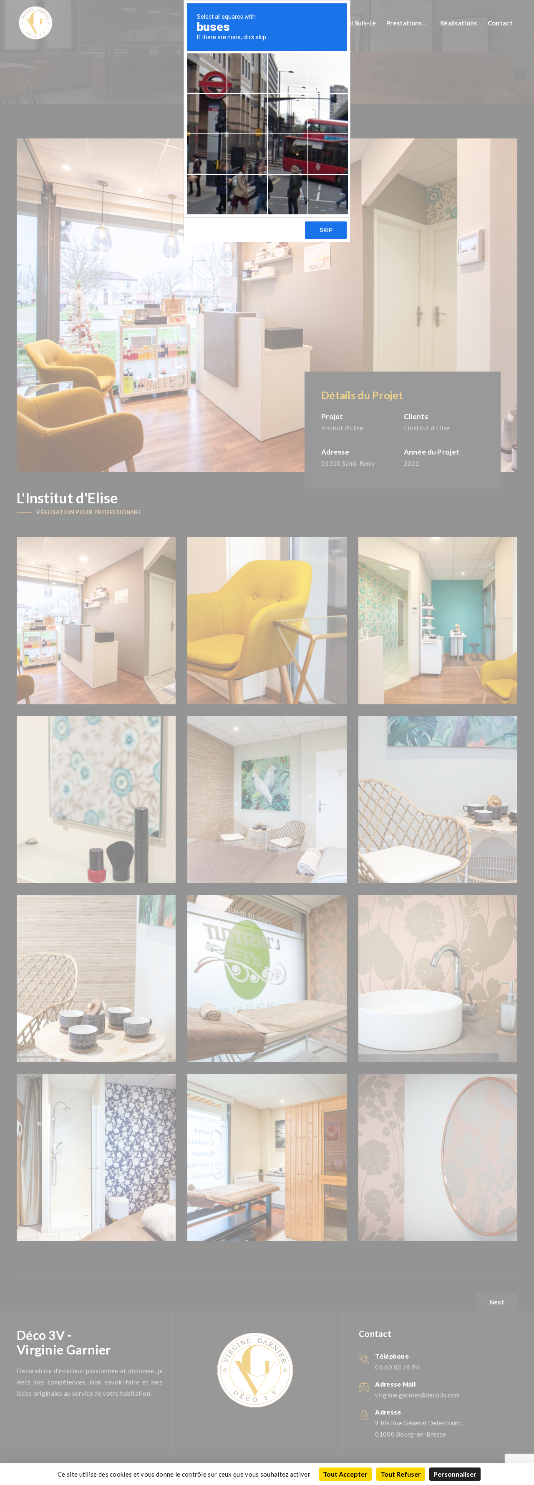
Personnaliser (454, 1474)
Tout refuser (400, 1474)
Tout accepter (345, 1474)
